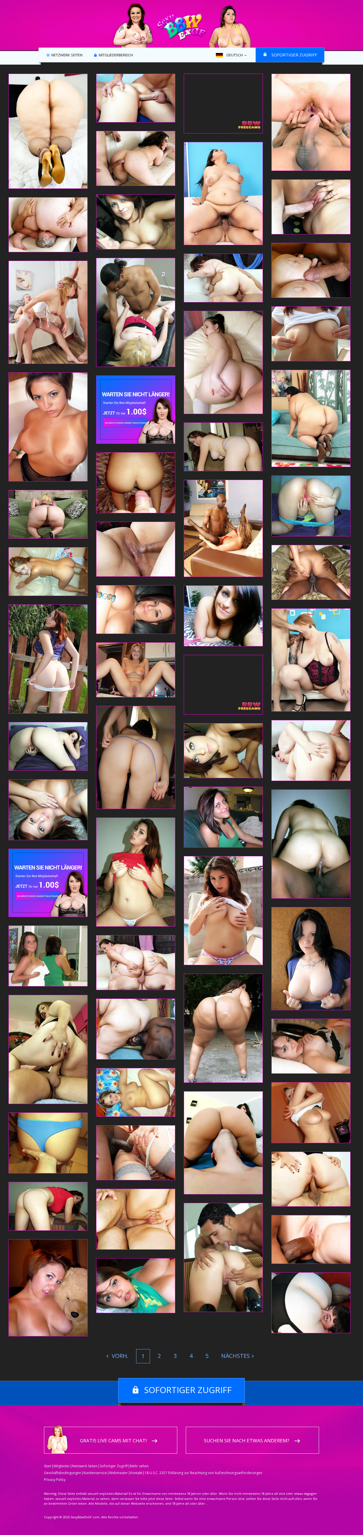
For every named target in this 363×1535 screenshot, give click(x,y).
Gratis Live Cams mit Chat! (113, 1440)
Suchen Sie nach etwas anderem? (246, 1440)
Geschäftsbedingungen (62, 1472)
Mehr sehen (139, 1466)
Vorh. (119, 1356)
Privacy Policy (55, 1479)
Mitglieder (62, 1466)
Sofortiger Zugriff (294, 55)
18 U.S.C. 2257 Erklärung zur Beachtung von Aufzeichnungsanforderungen (203, 1472)
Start (47, 1466)
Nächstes (235, 1356)
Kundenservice (95, 1472)
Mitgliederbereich (116, 55)
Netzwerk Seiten (67, 55)
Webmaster (118, 1472)
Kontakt (136, 1472)
